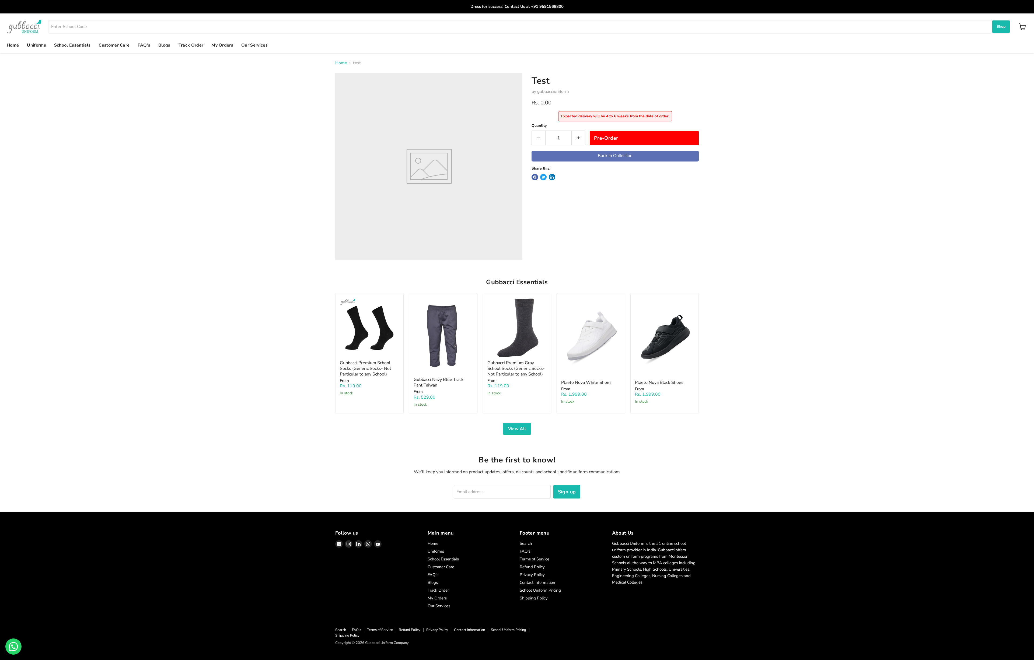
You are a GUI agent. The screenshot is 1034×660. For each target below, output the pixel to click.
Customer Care (114, 45)
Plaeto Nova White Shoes (586, 382)
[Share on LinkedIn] (552, 177)
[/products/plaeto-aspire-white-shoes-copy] (590, 337)
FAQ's (144, 45)
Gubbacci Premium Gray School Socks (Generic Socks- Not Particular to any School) (516, 368)
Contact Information (537, 582)
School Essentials (72, 45)
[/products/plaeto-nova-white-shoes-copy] (664, 337)
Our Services (254, 45)
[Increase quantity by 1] (578, 138)
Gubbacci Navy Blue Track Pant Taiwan (438, 382)
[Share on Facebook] (535, 177)
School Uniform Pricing (540, 590)
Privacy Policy (532, 574)
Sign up (567, 492)
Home (13, 45)
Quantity (539, 126)
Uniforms (36, 45)
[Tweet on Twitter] (543, 177)
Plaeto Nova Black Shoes (659, 382)
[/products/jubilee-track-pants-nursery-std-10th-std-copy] (443, 336)
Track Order (191, 45)
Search (526, 543)
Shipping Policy (534, 598)
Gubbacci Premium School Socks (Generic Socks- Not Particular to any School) (365, 368)
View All (517, 429)
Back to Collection (615, 155)
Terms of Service (534, 559)
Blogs (164, 45)
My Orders (222, 45)
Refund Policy (532, 567)
